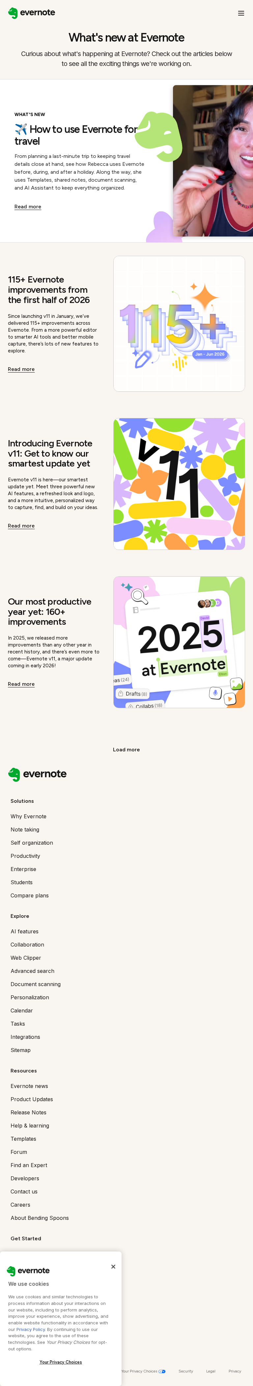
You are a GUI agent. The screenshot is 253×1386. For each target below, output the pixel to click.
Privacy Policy (30, 1329)
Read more (27, 206)
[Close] (113, 1266)
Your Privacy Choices (61, 1362)
